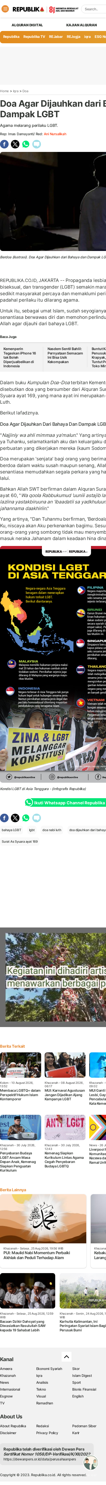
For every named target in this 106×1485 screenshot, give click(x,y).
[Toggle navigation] (5, 9)
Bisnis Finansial (84, 1389)
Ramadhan (44, 1403)
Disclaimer (8, 1433)
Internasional (10, 1389)
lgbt (32, 830)
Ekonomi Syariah (49, 1369)
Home (4, 91)
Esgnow (6, 1396)
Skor (75, 1369)
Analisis (42, 1382)
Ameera (6, 1369)
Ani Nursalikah (55, 134)
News (4, 1382)
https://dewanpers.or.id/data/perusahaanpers (39, 1459)
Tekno (41, 1389)
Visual (41, 1396)
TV (2, 1403)
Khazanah (8, 1375)
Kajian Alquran (81, 25)
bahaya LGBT (11, 830)
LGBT (16, 789)
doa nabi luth (51, 830)
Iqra (15, 91)
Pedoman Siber (84, 1426)
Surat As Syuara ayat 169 (20, 841)
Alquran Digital (27, 25)
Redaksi (42, 1426)
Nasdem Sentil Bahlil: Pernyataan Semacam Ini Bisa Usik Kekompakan (65, 355)
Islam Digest (82, 1375)
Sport (76, 1382)
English (78, 1396)
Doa (25, 91)
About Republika (13, 1426)
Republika (11, 36)
